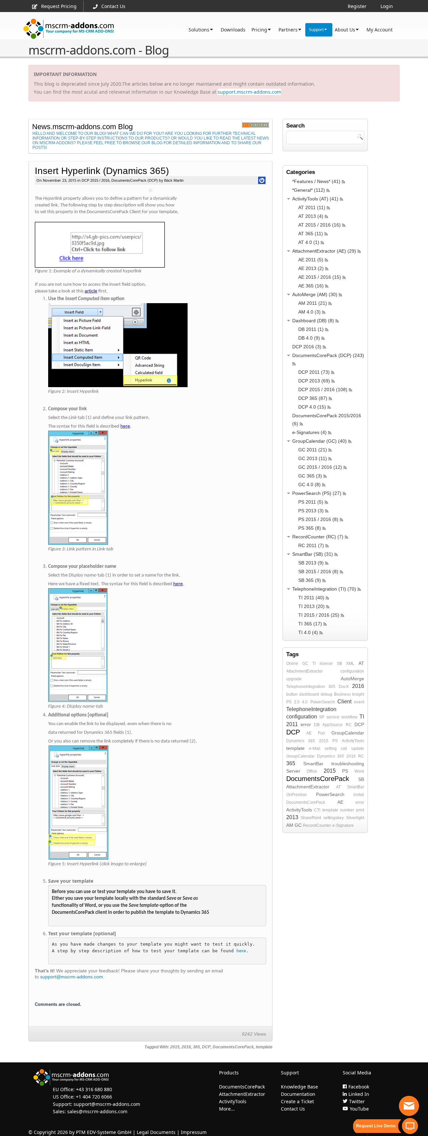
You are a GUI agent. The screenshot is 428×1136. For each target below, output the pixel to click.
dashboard (309, 694)
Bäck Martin (173, 180)
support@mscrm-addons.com (71, 976)
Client (344, 701)
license (326, 663)
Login (387, 6)
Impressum (194, 1132)
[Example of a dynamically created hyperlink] (157, 488)
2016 (186, 1047)
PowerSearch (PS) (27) (316, 493)
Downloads (233, 29)
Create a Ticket (297, 1101)
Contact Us (113, 6)
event (359, 702)
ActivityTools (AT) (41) (315, 198)
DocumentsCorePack (233, 1047)
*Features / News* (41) (316, 181)
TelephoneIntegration (305, 686)
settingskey (333, 817)
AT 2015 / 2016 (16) (319, 225)
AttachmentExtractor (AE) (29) (324, 251)
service (332, 717)
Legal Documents (156, 1132)
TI (314, 663)
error (306, 724)
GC (305, 663)
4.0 (305, 702)
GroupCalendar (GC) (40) (319, 441)
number (347, 810)
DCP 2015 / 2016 (95, 180)
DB (317, 724)
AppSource (332, 724)
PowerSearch (322, 702)
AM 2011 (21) (312, 303)
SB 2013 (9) (311, 562)
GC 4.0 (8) (309, 484)
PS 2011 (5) (310, 502)
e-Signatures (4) (309, 432)
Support (316, 29)
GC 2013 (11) (312, 458)
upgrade (294, 679)
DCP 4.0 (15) (312, 407)
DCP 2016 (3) (306, 346)
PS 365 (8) (309, 528)
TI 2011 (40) (311, 597)
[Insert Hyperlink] (157, 645)
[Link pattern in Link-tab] (157, 803)
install (358, 794)
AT (361, 663)
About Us (345, 29)
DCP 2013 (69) (314, 380)
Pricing (259, 29)
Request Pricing (59, 6)
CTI (317, 810)
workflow (349, 717)
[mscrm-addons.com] (68, 29)
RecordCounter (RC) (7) (317, 536)
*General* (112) (308, 190)
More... (227, 1109)
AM (289, 825)
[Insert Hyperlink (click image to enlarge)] (157, 345)
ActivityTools (353, 740)
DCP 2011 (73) (314, 372)
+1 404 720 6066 (94, 1097)
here (241, 950)
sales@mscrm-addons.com (97, 1111)
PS (335, 740)
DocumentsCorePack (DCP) (134, 180)
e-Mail (314, 748)
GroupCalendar (347, 732)
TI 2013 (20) (311, 606)
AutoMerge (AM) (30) (314, 294)
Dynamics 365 (300, 740)
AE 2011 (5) (310, 259)
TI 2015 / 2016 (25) (318, 615)
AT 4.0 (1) (308, 242)
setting (331, 748)
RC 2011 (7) (311, 545)
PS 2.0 (293, 702)
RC (349, 724)
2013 (292, 817)
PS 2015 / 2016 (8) (318, 519)
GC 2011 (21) (312, 449)
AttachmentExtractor (304, 671)
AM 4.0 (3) (309, 312)
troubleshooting (347, 763)
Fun (321, 733)
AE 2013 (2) (311, 268)
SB (339, 663)
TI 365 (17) (310, 623)
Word (359, 771)
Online (292, 663)
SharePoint (311, 817)
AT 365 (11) (310, 233)
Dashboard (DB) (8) (313, 320)
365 (196, 1047)
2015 (175, 1047)
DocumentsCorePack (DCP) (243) (328, 355)
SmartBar (313, 763)
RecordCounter (317, 825)
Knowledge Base (299, 1086)
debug (326, 694)
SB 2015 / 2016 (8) (318, 571)
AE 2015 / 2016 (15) (319, 277)
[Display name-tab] (150, 245)
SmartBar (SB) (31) (312, 554)
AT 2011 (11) (311, 207)
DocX (344, 686)
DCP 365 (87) (312, 398)
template (264, 1047)
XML (350, 663)
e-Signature (343, 825)
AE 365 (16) (311, 285)
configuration (352, 671)
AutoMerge (352, 678)
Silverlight (355, 817)
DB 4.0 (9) (309, 338)
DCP (206, 1047)
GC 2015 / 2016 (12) (320, 467)
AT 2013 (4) (310, 216)
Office (312, 771)
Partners (288, 29)
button (292, 694)
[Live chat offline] (409, 1106)
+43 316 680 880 (94, 1089)
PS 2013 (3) (311, 510)
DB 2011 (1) (311, 329)
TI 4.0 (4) (308, 632)
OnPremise (296, 794)
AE (309, 733)
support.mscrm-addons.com (249, 92)
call (344, 748)
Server (293, 771)
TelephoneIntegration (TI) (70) (324, 589)
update (357, 748)
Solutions (199, 29)
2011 (292, 724)
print (360, 810)
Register (357, 6)
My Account (379, 29)
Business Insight (349, 694)
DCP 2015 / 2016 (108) (322, 389)
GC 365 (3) (310, 475)
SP (321, 717)
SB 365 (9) (309, 580)
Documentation (298, 1094)
